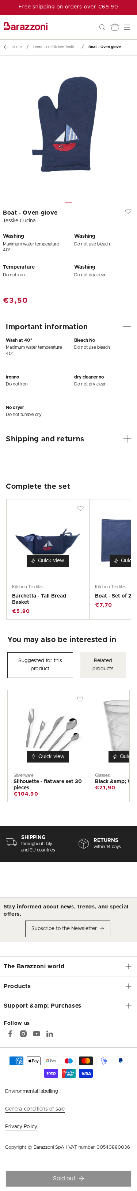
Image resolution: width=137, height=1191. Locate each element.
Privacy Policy (21, 1126)
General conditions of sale (35, 1109)
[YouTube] (36, 1033)
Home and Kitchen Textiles (55, 47)
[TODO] (49, 1033)
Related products (103, 664)
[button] (102, 27)
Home (17, 47)
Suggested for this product (40, 664)
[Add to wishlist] (128, 211)
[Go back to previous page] (6, 47)
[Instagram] (23, 1033)
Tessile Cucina (19, 220)
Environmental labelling (31, 1091)
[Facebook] (10, 1033)
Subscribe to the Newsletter (64, 928)
